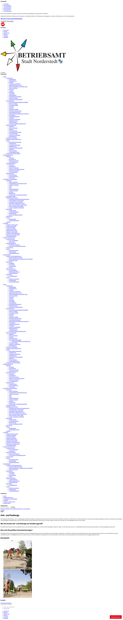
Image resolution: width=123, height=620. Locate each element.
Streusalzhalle (12, 266)
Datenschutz (6, 33)
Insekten (8, 222)
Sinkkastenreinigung (14, 170)
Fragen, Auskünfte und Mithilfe (16, 207)
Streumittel (12, 264)
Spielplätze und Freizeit (12, 197)
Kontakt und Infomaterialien (16, 99)
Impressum (6, 30)
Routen (11, 267)
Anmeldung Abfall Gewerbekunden (17, 123)
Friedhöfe (5, 432)
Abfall (4, 284)
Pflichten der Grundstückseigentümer (18, 195)
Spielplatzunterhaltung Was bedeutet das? (19, 199)
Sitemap (5, 34)
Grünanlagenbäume (14, 212)
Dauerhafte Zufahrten (14, 244)
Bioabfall (11, 82)
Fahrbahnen (12, 242)
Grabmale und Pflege (11, 229)
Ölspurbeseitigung (13, 176)
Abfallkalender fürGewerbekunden (13, 121)
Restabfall (11, 92)
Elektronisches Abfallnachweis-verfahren (19, 113)
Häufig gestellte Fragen (11, 230)
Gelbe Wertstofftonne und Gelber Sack (18, 86)
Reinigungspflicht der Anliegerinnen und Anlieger (21, 259)
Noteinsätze (12, 177)
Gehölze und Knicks (14, 185)
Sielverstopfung (13, 175)
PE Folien (11, 108)
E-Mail (6, 608)
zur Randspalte (7, 5)
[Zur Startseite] (11, 26)
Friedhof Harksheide (11, 226)
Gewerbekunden (10, 101)
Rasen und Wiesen (13, 182)
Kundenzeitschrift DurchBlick (13, 153)
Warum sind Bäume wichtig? (15, 215)
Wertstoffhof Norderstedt (15, 96)
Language (5, 35)
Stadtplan (5, 37)
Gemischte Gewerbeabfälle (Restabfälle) (18, 102)
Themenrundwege (13, 190)
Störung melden (13, 150)
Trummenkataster (13, 172)
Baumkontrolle (12, 213)
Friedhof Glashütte (10, 227)
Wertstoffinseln (12, 95)
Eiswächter (11, 263)
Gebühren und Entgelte (11, 232)
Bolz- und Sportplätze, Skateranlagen (18, 205)
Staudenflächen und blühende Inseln (18, 183)
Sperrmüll (11, 89)
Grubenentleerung (13, 162)
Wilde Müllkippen (13, 273)
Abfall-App (11, 149)
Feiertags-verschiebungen (15, 111)
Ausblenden (3, 21)
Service (8, 140)
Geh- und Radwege (13, 240)
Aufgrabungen (9, 247)
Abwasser (8, 156)
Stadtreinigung (7, 464)
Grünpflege (9, 180)
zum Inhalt (5, 4)
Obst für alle (9, 216)
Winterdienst (9, 262)
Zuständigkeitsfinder (14, 152)
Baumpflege (9, 209)
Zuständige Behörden (14, 116)
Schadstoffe (12, 93)
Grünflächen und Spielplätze (10, 388)
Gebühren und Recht (14, 279)
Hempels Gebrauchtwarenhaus (13, 139)
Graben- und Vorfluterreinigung (16, 169)
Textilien (11, 91)
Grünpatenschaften (11, 196)
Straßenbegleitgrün (14, 189)
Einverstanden (10, 21)
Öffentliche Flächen (11, 269)
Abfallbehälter (12, 79)
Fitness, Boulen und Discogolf (16, 206)
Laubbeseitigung (13, 270)
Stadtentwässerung (8, 364)
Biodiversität (12, 193)
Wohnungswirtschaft (11, 125)
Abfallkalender (12, 143)
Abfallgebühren (13, 81)
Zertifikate (11, 118)
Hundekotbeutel (13, 276)
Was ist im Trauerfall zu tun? (13, 234)
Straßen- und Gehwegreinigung (13, 256)
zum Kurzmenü (7, 9)
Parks (10, 187)
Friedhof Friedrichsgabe (12, 224)
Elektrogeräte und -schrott (15, 85)
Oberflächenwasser (11, 163)
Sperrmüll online (13, 130)
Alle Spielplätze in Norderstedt (16, 200)
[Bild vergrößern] (17, 568)
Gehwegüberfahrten (11, 243)
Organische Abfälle (13, 105)
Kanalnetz (11, 158)
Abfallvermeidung (13, 98)
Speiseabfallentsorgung (15, 112)
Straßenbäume (12, 210)
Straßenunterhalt (10, 239)
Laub (10, 186)
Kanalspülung (12, 159)
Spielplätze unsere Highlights (16, 202)
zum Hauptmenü (7, 6)
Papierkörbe (9, 274)
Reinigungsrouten (13, 260)
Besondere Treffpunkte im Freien (17, 203)
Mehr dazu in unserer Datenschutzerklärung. (12, 18)
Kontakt (5, 31)
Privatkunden (9, 78)
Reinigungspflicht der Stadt (15, 257)
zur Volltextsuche (7, 11)
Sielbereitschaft (10, 173)
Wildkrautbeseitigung (14, 272)
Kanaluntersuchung (14, 160)
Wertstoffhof (12, 115)
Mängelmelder (12, 219)
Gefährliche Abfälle (13, 109)
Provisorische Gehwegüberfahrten (17, 246)
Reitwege (11, 192)
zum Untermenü (7, 8)
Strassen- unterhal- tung (9, 446)
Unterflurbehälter (13, 133)
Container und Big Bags (14, 83)
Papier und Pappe (13, 88)
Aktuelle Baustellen (13, 250)
